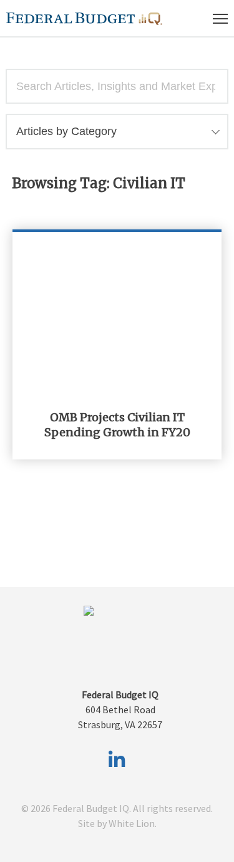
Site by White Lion (116, 823)
